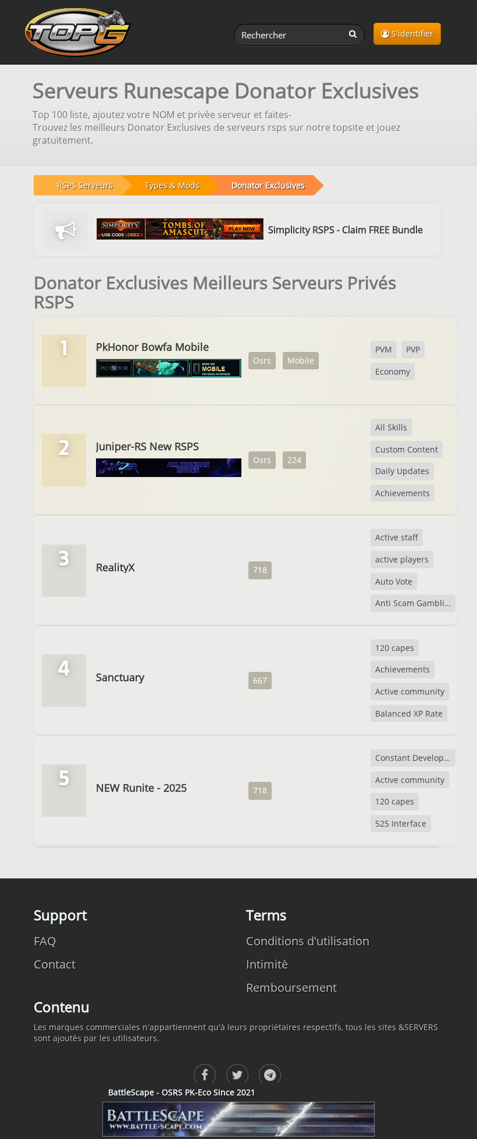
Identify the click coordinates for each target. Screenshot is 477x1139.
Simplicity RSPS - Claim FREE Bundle (345, 229)
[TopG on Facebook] (204, 1075)
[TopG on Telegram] (269, 1075)
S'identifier (411, 33)
